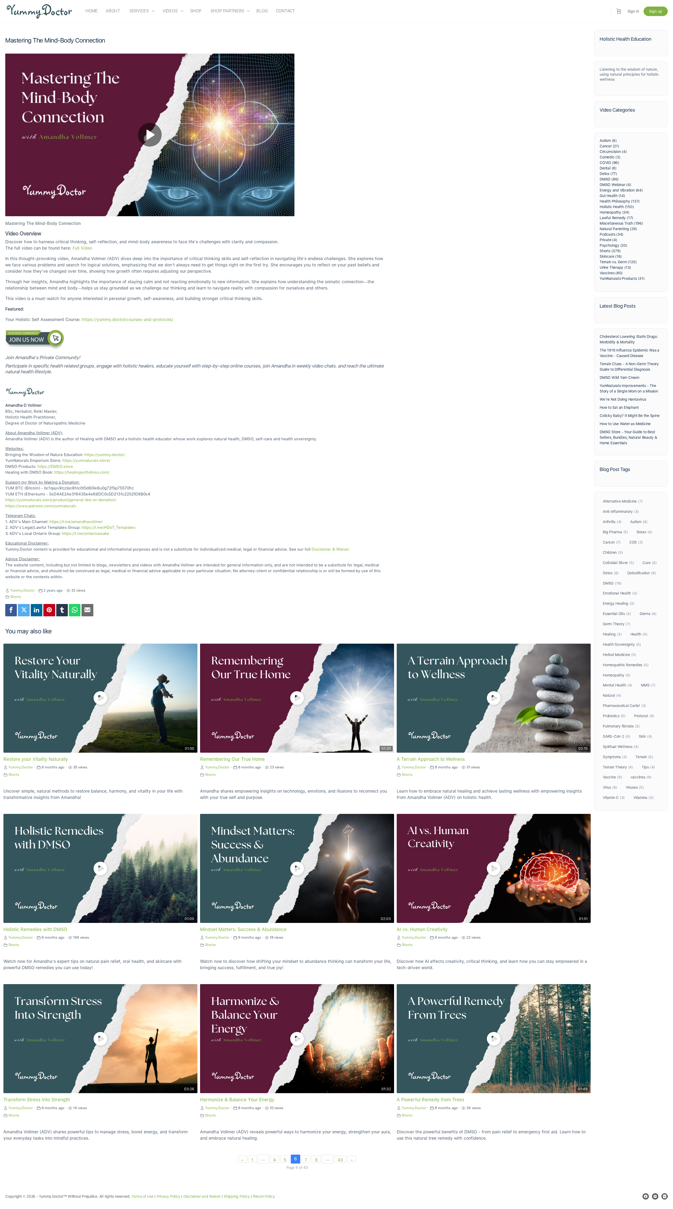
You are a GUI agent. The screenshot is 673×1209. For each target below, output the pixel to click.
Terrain (644, 757)
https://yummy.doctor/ (104, 454)
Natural (612, 695)
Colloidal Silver (618, 563)
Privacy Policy (168, 1196)
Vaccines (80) (611, 273)
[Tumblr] (62, 610)
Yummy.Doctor (22, 590)
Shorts (15, 597)
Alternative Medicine (623, 501)
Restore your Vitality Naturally (35, 759)
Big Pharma (615, 532)
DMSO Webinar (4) (615, 185)
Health (638, 634)
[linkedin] (664, 1196)
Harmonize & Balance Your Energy (237, 1099)
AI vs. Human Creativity (422, 929)
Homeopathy (616, 675)
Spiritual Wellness (621, 747)
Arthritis (612, 522)
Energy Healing (618, 603)
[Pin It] (49, 610)
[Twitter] (23, 610)
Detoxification (641, 573)
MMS (648, 685)
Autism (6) (608, 140)
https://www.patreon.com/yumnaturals (40, 506)
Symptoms (615, 757)
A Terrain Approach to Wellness (431, 759)
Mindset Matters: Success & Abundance (243, 929)
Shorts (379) (610, 251)
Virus (610, 787)
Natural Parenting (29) (618, 229)
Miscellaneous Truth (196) (621, 223)
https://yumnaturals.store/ (86, 460)
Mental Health (617, 685)
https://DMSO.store (55, 466)
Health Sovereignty (622, 644)
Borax (644, 532)
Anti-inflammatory (621, 511)
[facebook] (646, 1196)
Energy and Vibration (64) (621, 190)
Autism (638, 522)
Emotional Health (620, 593)
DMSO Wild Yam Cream (619, 377)
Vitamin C (614, 797)
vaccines (641, 777)
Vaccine (612, 777)
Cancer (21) (609, 146)
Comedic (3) (610, 157)
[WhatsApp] (74, 610)
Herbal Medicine (619, 655)
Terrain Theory (618, 767)
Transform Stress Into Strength (36, 1099)
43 (340, 1160)
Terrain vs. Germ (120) (618, 262)
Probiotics (614, 716)
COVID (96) (609, 163)
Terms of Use (142, 1196)
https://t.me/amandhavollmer (76, 521)
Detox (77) (608, 174)
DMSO (612, 583)
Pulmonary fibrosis (621, 726)
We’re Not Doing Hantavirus (623, 399)
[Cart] (618, 11)
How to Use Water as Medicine (625, 424)
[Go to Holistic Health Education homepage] (39, 10)
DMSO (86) (609, 179)
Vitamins (643, 797)
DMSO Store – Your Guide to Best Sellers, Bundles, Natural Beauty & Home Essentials (628, 437)
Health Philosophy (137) (620, 201)
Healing (612, 634)
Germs (648, 614)
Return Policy (264, 1196)
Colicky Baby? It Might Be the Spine (630, 416)
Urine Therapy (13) (615, 267)
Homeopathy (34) (614, 212)
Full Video (82, 248)
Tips (648, 767)
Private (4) (608, 240)
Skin (645, 736)
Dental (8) (608, 168)
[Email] (87, 610)
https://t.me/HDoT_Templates (108, 527)
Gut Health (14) (612, 196)
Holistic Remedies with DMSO (35, 929)
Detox (611, 573)
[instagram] (655, 1196)
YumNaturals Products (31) (622, 278)
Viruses (635, 787)
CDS (636, 542)
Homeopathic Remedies (625, 665)
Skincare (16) (611, 256)
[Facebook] (11, 610)
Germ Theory (616, 624)
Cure (649, 563)
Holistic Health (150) (617, 207)
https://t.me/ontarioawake (85, 533)
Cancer (612, 542)
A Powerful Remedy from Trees (430, 1099)
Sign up (655, 11)
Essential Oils (617, 614)
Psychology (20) (613, 245)
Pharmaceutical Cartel (624, 706)
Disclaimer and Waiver (202, 1196)
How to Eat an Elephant (619, 407)
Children (613, 552)
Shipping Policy (236, 1196)
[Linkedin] (36, 610)
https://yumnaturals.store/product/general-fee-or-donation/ (60, 500)
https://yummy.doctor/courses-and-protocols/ (127, 319)
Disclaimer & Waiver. (331, 549)
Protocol (644, 716)
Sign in (633, 11)
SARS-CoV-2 (616, 736)
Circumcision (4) (613, 151)
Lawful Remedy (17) (616, 218)
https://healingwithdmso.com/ (81, 472)
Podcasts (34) (611, 234)
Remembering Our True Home (232, 759)
